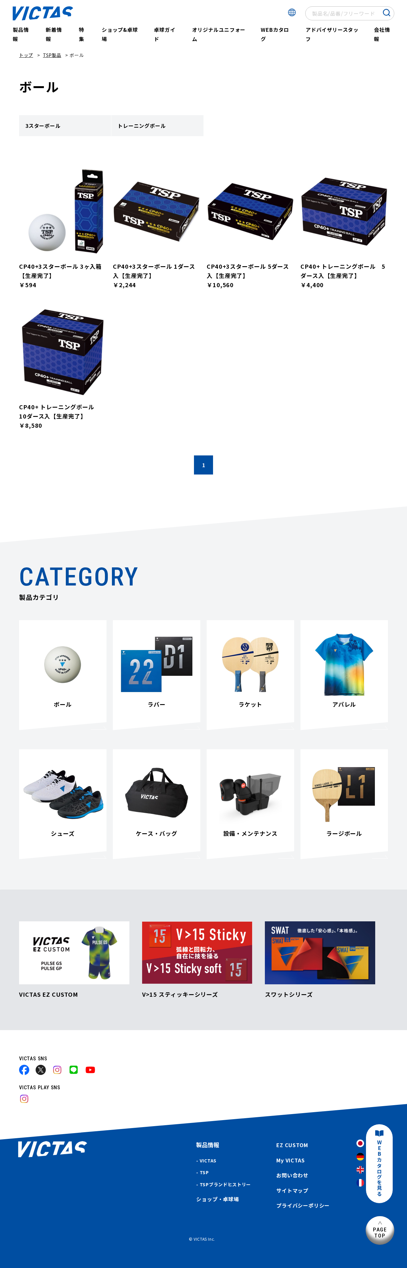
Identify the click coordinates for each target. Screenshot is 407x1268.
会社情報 (382, 34)
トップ (26, 55)
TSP (204, 1172)
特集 (81, 34)
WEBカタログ (275, 34)
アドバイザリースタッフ (332, 34)
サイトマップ (292, 1190)
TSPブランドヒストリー (225, 1184)
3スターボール (43, 125)
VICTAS (208, 1160)
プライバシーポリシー (303, 1205)
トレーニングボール (142, 125)
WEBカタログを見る (379, 1168)
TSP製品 (52, 55)
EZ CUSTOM (292, 1145)
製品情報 (21, 34)
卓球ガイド (164, 34)
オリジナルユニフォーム (218, 34)
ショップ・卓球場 (217, 1199)
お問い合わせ (292, 1175)
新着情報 (54, 34)
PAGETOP (380, 1232)
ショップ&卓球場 (120, 34)
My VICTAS (290, 1160)
